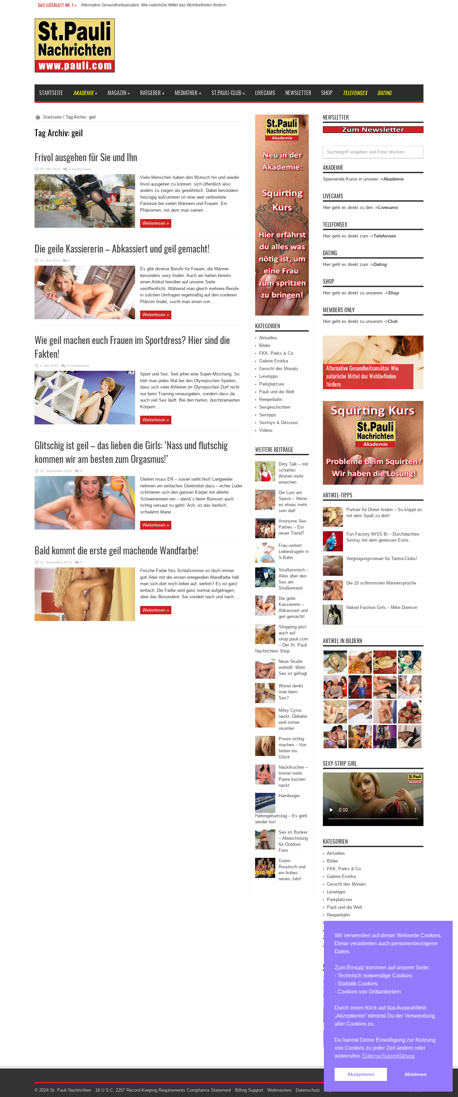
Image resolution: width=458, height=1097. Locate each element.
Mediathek (188, 93)
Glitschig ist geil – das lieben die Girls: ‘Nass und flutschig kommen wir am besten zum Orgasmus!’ (131, 452)
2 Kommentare (79, 169)
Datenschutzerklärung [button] (388, 1056)
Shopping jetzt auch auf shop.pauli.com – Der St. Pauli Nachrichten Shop (281, 639)
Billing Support (249, 1090)
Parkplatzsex (272, 384)
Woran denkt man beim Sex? (291, 691)
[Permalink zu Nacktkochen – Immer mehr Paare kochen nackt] (265, 782)
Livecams (265, 93)
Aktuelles (268, 337)
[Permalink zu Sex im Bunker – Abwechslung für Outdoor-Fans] (265, 847)
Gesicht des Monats (278, 368)
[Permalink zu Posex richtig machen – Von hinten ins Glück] (265, 754)
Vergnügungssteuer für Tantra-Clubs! (381, 558)
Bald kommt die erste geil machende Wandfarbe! (116, 550)
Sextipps (267, 414)
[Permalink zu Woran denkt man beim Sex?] (265, 701)
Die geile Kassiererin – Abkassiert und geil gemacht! (122, 248)
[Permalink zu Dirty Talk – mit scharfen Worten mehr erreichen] (265, 479)
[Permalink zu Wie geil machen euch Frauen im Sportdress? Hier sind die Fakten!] (85, 422)
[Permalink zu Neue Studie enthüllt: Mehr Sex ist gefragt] (265, 677)
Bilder (264, 345)
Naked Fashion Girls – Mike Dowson (381, 607)
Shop (327, 93)
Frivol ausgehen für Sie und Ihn (86, 157)
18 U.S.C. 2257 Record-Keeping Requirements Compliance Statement (163, 1090)
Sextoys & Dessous (278, 422)
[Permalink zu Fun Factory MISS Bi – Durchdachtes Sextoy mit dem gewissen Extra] (333, 549)
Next (417, 353)
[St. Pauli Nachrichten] (75, 68)
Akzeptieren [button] (361, 1074)
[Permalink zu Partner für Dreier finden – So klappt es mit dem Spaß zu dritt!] (333, 525)
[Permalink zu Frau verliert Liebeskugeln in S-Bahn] (265, 561)
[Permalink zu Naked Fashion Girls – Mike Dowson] (333, 623)
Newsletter (298, 93)
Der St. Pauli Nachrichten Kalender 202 (117, 5)
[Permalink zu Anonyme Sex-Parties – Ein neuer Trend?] (265, 536)
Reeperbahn (270, 399)
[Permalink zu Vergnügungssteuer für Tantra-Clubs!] (333, 574)
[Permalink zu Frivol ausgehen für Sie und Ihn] (85, 226)
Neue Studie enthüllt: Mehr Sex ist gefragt (293, 667)
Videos (266, 430)
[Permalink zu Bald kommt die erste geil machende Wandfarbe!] (85, 619)
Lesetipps (268, 376)
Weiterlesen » (155, 223)
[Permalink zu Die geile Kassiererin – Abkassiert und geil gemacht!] (85, 317)
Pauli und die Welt (276, 391)
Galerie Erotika (273, 360)
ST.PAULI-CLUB (228, 93)
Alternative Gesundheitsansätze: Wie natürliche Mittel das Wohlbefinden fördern (362, 376)
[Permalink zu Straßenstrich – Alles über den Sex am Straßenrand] (265, 585)
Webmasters (279, 1090)
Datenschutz (308, 1090)
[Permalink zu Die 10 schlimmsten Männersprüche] (333, 598)
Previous (417, 342)
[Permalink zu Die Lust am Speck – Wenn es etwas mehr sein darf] (265, 508)
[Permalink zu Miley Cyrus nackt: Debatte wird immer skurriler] (265, 726)
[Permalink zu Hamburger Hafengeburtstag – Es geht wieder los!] (265, 811)
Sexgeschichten (274, 407)
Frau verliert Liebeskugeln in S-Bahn (294, 551)
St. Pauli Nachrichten (70, 1090)
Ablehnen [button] (416, 1074)
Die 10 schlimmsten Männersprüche (381, 583)
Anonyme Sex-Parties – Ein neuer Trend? (293, 527)
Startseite (51, 93)
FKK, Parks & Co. (276, 353)
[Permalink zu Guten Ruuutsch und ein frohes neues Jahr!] (265, 876)
